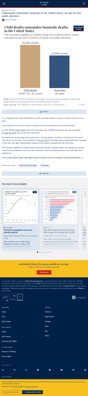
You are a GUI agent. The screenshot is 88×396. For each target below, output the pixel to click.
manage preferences (31, 386)
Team (47, 326)
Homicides (44, 165)
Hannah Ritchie (11, 20)
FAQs (80, 288)
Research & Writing (9, 351)
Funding (48, 321)
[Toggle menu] (4, 3)
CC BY (38, 283)
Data (3, 317)
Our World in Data (44, 4)
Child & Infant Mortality (28, 165)
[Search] (84, 3)
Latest (4, 332)
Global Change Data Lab (34, 281)
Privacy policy (6, 377)
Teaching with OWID (9, 341)
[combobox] (84, 3)
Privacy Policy (17, 386)
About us (48, 312)
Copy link (45, 173)
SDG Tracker (6, 336)
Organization (49, 317)
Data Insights (6, 321)
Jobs (46, 331)
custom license (68, 286)
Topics (4, 312)
